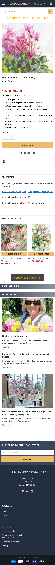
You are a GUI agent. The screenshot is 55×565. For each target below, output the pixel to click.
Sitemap (5, 546)
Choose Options (13, 254)
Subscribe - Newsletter (10, 542)
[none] (27, 48)
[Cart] (51, 3)
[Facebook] (4, 161)
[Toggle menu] (3, 3)
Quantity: (6, 132)
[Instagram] (32, 491)
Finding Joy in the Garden (15, 336)
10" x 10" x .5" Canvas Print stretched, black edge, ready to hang (27, 110)
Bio (3, 519)
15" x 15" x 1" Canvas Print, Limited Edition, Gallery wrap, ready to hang (28, 116)
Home (4, 511)
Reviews (5, 515)
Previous (2, 245)
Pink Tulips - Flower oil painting (40, 258)
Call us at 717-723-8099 (27, 485)
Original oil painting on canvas (16, 127)
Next (52, 245)
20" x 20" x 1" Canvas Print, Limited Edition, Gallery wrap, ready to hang (28, 122)
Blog (4, 523)
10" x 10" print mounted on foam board (20, 100)
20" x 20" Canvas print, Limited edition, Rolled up (23, 106)
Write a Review (7, 81)
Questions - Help (8, 531)
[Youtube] (27, 491)
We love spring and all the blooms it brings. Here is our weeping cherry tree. (26, 413)
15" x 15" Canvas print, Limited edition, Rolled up (23, 103)
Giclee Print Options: (16, 95)
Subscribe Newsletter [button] (27, 277)
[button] (27, 153)
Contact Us (6, 527)
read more (6, 347)
